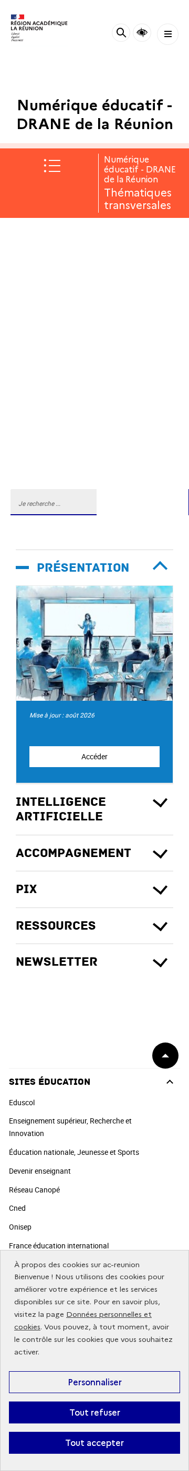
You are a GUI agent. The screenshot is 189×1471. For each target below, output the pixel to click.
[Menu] (167, 34)
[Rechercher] (121, 34)
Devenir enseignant (40, 1171)
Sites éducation (49, 1082)
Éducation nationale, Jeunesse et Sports (74, 1152)
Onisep (20, 1227)
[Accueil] (39, 28)
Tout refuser (94, 1412)
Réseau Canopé (34, 1190)
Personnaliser (95, 1382)
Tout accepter (94, 1443)
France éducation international (59, 1245)
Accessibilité (142, 33)
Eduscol (22, 1102)
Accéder (94, 756)
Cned (17, 1208)
